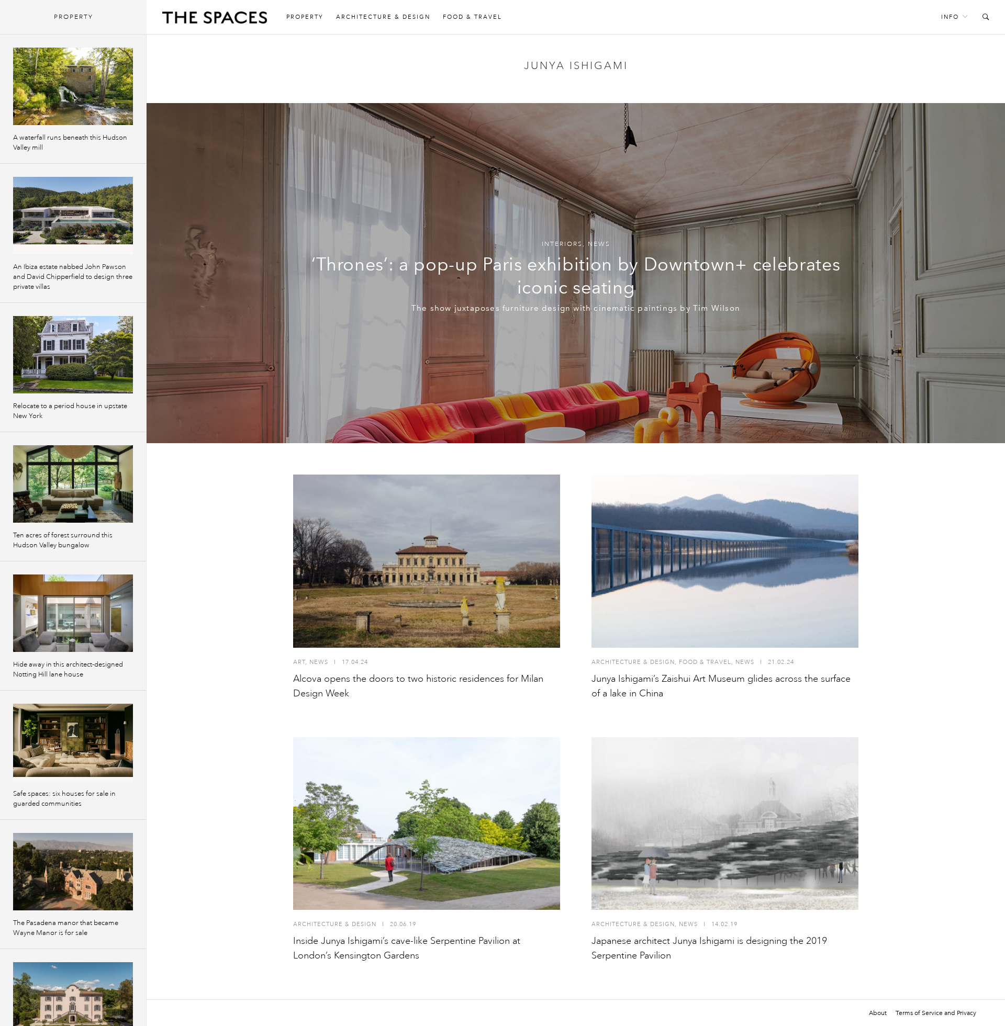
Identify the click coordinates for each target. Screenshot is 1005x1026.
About (878, 1013)
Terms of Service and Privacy (936, 1013)
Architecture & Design (383, 17)
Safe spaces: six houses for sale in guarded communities (64, 799)
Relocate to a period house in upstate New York (70, 411)
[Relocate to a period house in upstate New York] (73, 354)
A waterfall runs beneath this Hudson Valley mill (70, 142)
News (599, 244)
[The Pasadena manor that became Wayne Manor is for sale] (73, 871)
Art (299, 662)
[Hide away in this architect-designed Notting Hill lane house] (73, 613)
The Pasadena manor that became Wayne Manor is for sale (65, 928)
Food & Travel (472, 17)
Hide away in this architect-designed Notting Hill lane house (68, 669)
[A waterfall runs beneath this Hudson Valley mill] (73, 86)
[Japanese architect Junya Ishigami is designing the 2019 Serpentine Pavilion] (724, 823)
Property (304, 17)
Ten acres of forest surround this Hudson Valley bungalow (63, 540)
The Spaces (214, 20)
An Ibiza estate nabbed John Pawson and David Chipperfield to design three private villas (72, 277)
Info (950, 17)
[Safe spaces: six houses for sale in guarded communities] (73, 742)
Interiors (562, 244)
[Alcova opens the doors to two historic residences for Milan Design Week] (426, 561)
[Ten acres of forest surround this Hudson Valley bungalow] (73, 484)
